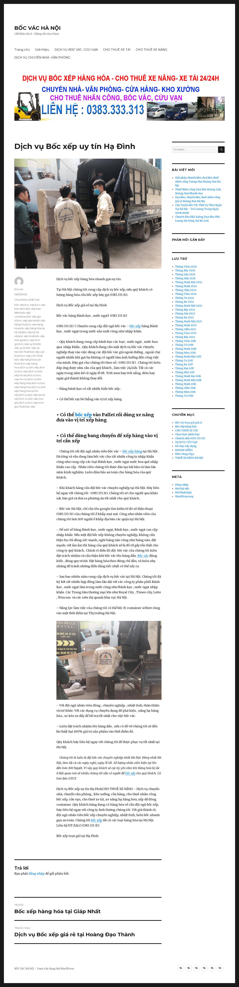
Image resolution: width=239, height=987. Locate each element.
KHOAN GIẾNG (184, 450)
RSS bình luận (183, 492)
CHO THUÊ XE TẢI (117, 49)
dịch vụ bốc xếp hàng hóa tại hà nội (30, 390)
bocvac (19, 289)
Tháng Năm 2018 (185, 352)
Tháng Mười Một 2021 (188, 321)
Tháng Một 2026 (185, 278)
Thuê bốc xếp (27, 406)
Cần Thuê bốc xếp (29, 351)
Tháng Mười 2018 (185, 348)
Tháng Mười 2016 (185, 384)
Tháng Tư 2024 (184, 298)
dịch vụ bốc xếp (29, 367)
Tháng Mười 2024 (186, 286)
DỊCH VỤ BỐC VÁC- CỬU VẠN (76, 49)
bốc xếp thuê (26, 336)
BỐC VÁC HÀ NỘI (37, 28)
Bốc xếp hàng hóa (186, 426)
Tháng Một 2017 (185, 372)
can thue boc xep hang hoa (27, 363)
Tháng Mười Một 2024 (188, 282)
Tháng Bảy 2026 (185, 270)
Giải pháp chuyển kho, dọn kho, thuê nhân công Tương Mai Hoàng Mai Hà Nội (198, 181)
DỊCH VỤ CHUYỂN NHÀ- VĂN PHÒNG (42, 57)
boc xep (30, 304)
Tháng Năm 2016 (185, 391)
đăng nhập (37, 873)
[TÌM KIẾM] (221, 149)
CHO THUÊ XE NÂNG (151, 49)
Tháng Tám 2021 (185, 333)
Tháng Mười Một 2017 (188, 356)
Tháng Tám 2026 (186, 266)
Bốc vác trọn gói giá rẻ (188, 422)
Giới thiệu (42, 49)
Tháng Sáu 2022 (185, 313)
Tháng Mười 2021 (185, 325)
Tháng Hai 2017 (184, 368)
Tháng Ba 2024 (184, 301)
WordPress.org (184, 496)
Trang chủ (22, 49)
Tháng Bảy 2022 (185, 309)
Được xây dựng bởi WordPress (55, 968)
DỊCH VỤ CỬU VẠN (186, 442)
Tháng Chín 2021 (185, 329)
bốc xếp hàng (132, 451)
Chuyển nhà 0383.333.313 (190, 438)
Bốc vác (143, 556)
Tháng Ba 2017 (184, 364)
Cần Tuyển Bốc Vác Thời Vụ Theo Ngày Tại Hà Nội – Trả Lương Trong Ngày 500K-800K (198, 209)
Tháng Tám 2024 (186, 294)
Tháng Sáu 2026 (185, 274)
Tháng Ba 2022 (184, 317)
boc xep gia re (26, 320)
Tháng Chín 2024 (185, 290)
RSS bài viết (182, 488)
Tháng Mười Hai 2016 (188, 376)
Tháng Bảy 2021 (185, 337)
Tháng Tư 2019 (184, 345)
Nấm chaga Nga (184, 454)
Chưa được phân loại (26, 299)
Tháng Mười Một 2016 (188, 380)
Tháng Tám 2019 (185, 341)
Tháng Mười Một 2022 (188, 305)
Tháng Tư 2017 (184, 360)
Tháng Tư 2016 (184, 395)
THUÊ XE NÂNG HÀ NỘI (189, 457)
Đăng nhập (181, 484)
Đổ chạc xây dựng (186, 446)
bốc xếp (135, 326)
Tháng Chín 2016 (185, 388)
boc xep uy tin (27, 343)
